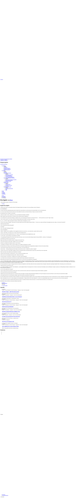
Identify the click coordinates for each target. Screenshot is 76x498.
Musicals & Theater (8, 181)
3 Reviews (3, 282)
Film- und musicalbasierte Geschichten (11, 179)
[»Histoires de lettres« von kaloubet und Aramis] (39, 332)
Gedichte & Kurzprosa (9, 185)
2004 (6, 189)
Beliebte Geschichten (7, 169)
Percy (11, 200)
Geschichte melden (4, 285)
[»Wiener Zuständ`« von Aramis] (39, 333)
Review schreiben (4, 283)
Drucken (3, 203)
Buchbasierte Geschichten (9, 174)
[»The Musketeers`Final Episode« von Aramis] (39, 331)
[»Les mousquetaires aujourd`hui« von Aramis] (39, 334)
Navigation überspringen (3, 164)
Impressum (3, 494)
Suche (3, 191)
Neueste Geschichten (7, 168)
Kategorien (3, 170)
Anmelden (3, 193)
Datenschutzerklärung (5, 495)
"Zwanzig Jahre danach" (9, 176)
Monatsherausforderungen (7, 186)
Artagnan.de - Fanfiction (3, 159)
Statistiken (3, 192)
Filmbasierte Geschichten (9, 180)
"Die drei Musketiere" (9, 175)
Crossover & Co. (6, 182)
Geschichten (4, 165)
